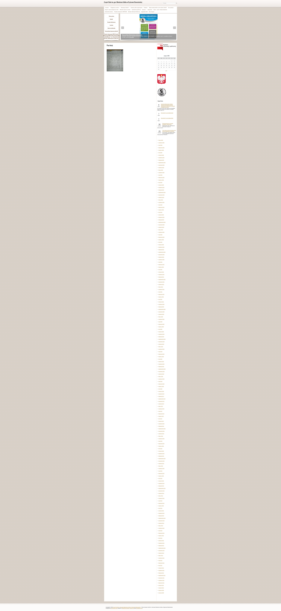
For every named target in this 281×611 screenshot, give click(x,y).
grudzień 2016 (161, 423)
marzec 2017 (161, 416)
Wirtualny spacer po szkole (125, 9)
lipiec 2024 (161, 199)
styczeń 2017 (161, 421)
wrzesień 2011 (161, 577)
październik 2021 (162, 279)
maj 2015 (160, 471)
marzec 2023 (161, 239)
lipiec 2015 (161, 466)
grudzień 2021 (161, 274)
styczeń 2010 (161, 587)
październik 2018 (162, 369)
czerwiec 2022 (161, 259)
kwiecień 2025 (161, 177)
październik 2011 (162, 575)
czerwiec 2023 (161, 232)
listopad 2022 (161, 249)
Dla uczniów (171, 7)
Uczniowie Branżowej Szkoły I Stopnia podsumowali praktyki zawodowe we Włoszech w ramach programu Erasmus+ (168, 106)
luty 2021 (160, 299)
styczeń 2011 (161, 585)
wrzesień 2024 (161, 194)
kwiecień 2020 (161, 324)
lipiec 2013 (161, 525)
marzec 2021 (161, 296)
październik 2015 (162, 458)
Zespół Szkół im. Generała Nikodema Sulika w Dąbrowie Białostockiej (127, 607)
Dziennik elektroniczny (111, 22)
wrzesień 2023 (161, 224)
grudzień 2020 (161, 304)
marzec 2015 (161, 475)
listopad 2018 (161, 366)
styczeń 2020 (161, 331)
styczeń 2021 (161, 301)
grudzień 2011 (161, 570)
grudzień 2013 (161, 513)
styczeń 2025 (161, 185)
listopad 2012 (161, 545)
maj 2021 (160, 291)
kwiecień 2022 (161, 264)
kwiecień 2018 (161, 383)
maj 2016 (160, 441)
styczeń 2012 (161, 568)
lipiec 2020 (161, 316)
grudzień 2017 (161, 393)
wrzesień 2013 (161, 520)
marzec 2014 (161, 505)
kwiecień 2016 (161, 443)
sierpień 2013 (161, 523)
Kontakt (111, 19)
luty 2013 (160, 538)
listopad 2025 (161, 160)
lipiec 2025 (161, 170)
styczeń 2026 (161, 155)
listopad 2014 (161, 485)
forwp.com (132, 608)
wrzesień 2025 (161, 165)
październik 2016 (162, 428)
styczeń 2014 (161, 510)
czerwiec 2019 (161, 349)
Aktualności (150, 9)
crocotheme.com (139, 608)
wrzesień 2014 (161, 490)
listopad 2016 (161, 426)
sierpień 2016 (161, 433)
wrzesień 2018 (161, 371)
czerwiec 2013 (161, 528)
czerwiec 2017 (161, 408)
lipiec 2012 (161, 555)
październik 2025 (162, 162)
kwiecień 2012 (161, 563)
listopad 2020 (161, 306)
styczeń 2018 (161, 391)
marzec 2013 (161, 535)
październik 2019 (162, 339)
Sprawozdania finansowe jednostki (111, 31)
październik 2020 (162, 309)
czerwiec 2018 (161, 378)
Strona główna (111, 16)
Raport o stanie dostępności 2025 (111, 9)
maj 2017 (160, 411)
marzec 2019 (161, 356)
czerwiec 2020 (161, 319)
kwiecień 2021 (161, 294)
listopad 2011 (161, 572)
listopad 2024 (161, 189)
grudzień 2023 (161, 217)
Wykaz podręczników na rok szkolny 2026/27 (158, 7)
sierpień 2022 (161, 257)
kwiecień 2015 (161, 473)
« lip (166, 70)
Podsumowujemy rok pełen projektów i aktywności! (167, 124)
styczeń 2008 (161, 592)
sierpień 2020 (161, 314)
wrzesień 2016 (161, 431)
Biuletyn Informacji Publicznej (134, 11)
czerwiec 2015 (161, 468)
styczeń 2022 (161, 272)
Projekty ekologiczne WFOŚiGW (120, 11)
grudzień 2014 (161, 483)
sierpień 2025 (161, 167)
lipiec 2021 (161, 286)
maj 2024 (160, 204)
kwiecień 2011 (161, 582)
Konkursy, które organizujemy (136, 7)
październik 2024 (162, 192)
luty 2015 (160, 478)
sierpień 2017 (161, 403)
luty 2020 (160, 329)
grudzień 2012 (161, 543)
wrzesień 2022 (161, 254)
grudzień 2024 (161, 187)
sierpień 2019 (161, 344)
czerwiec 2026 (161, 142)
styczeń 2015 (161, 480)
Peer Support (151, 11)
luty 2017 (160, 418)
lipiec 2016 (161, 436)
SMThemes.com (114, 608)
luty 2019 (160, 359)
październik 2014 (162, 488)
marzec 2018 (161, 386)
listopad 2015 (161, 456)
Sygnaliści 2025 (144, 11)
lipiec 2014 (161, 495)
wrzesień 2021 (161, 281)
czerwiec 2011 (161, 580)
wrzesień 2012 (161, 550)
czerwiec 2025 (161, 172)
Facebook (111, 25)
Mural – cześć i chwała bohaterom (160, 9)
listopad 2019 (161, 336)
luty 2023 (160, 242)
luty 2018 (160, 388)
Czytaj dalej (144, 37)
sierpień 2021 (161, 284)
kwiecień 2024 (161, 207)
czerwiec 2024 (161, 202)
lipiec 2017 (161, 406)
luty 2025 (160, 182)
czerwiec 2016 (161, 438)
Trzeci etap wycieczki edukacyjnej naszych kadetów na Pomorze (169, 131)
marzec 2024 (161, 209)
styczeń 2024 (161, 214)
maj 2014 (160, 500)
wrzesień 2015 (161, 461)
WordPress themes (125, 608)
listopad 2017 (161, 396)
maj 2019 (160, 351)
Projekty (146, 7)
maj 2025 (160, 175)
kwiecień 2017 (161, 413)
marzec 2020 (161, 326)
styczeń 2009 (161, 590)
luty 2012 (160, 565)
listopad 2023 (161, 219)
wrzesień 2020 (161, 311)
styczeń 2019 (161, 361)
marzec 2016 (161, 446)
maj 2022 (160, 262)
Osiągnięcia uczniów (114, 7)
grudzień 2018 (161, 364)
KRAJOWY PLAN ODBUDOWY (167, 113)
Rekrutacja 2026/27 (125, 7)
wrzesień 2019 (161, 341)
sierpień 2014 (161, 493)
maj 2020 (160, 321)
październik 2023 (162, 222)
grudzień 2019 (161, 334)
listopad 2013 (161, 515)
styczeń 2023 (161, 244)
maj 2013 (160, 530)
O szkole (107, 7)
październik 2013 (162, 518)
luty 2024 (160, 212)
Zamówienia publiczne (136, 9)
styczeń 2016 (161, 451)
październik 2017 (162, 398)
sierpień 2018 (161, 374)
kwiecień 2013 (161, 533)
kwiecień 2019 (161, 354)
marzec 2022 (161, 267)
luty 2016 (160, 448)
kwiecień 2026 (161, 147)
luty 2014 (160, 508)
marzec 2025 (161, 180)
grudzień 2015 (161, 453)
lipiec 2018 (161, 376)
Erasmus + (144, 9)
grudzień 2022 (161, 247)
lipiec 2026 (161, 140)
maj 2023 (160, 234)
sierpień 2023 (161, 227)
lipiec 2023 (161, 229)
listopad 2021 (161, 277)
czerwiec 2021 (161, 289)
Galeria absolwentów (111, 28)
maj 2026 (160, 145)
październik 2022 (162, 252)
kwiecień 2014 (161, 503)
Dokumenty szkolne (109, 11)
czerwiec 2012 (161, 558)
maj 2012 (160, 560)
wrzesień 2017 (161, 401)
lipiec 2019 (161, 346)
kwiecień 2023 (161, 237)
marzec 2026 (161, 150)
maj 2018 (160, 381)
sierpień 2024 (161, 197)
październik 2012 (162, 548)
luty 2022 (160, 269)
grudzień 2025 (161, 157)
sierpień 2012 (161, 553)
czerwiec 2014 (161, 498)
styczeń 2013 (161, 540)
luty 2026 (160, 152)
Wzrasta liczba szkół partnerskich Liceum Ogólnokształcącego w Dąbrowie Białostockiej (138, 35)
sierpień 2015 (161, 463)
